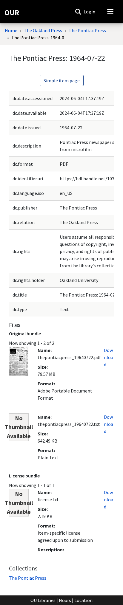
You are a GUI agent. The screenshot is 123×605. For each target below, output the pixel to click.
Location (83, 600)
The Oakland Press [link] (43, 30)
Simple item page (62, 80)
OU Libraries (43, 600)
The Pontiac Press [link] (87, 30)
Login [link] (90, 12)
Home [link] (11, 30)
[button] (78, 11)
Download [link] (108, 357)
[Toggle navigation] (110, 11)
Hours (65, 600)
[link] (27, 578)
